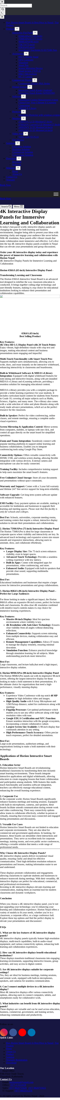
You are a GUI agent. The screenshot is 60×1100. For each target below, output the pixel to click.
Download (11, 1062)
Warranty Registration (16, 1060)
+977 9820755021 (37, 1088)
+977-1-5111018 (18, 1085)
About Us (11, 1051)
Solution (10, 1057)
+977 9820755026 (18, 1088)
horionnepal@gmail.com (21, 1082)
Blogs (9, 1048)
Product (10, 1054)
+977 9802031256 (23, 1090)
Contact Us (6, 1079)
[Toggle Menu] (56, 194)
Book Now (5, 198)
